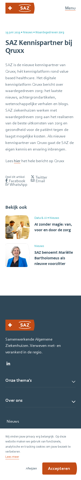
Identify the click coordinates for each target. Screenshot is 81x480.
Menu (70, 8)
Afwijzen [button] (31, 468)
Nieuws (13, 421)
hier (17, 160)
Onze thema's (18, 380)
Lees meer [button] (12, 456)
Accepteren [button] (59, 468)
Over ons (13, 400)
